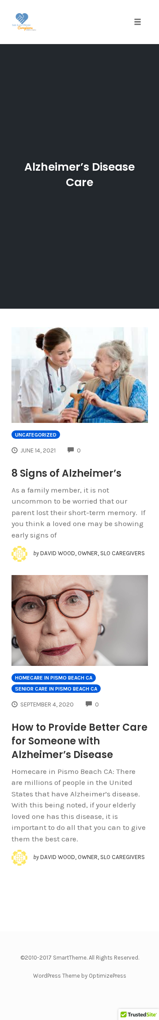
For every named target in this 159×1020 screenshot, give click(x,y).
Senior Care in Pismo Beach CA (56, 689)
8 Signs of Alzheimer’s (66, 473)
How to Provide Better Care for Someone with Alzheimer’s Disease (79, 741)
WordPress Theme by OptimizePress (79, 975)
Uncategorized (36, 435)
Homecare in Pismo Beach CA (53, 678)
